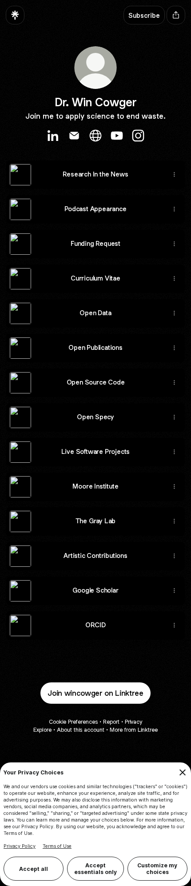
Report (111, 722)
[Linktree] (15, 15)
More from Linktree (134, 730)
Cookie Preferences (73, 722)
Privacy (133, 722)
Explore (42, 730)
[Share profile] (176, 15)
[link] (53, 135)
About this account (80, 730)
